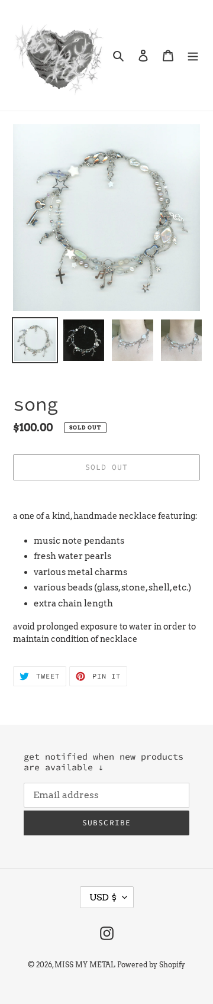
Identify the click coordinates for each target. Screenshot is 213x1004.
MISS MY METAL (84, 964)
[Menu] (192, 55)
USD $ (103, 897)
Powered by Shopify (151, 964)
